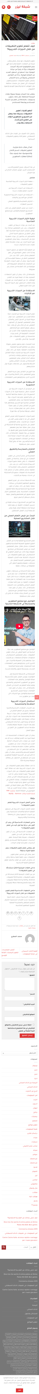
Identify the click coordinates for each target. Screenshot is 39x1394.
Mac (4, 1341)
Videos (8, 1351)
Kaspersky (18, 1341)
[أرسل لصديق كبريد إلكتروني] (15, 913)
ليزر (36, 1176)
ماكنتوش (34, 1184)
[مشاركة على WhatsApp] (31, 913)
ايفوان (35, 1108)
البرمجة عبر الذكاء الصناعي (28, 1083)
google (9, 1338)
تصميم (34, 1121)
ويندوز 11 (34, 1205)
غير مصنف (33, 1159)
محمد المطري (12, 55)
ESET (14, 1338)
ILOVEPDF (33, 1341)
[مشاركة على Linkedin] (8, 913)
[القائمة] (36, 7)
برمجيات (34, 1117)
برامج (35, 1112)
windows (19, 1355)
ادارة (35, 1079)
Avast (14, 1334)
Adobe (34, 1334)
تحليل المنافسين (31, 1372)
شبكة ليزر (22, 7)
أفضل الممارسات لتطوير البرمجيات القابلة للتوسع (10, 952)
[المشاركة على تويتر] (19, 913)
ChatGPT (8, 1334)
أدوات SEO (17, 1358)
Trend (19, 1351)
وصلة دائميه (31, 928)
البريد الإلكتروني (29, 1004)
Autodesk (21, 1334)
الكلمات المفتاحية (31, 1365)
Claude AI (33, 1338)
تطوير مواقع (32, 1125)
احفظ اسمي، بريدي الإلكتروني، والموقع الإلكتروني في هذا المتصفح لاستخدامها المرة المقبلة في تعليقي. (20, 1028)
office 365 (23, 1348)
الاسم (32, 994)
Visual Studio (32, 1355)
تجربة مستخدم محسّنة (17, 1365)
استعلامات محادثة (13, 1362)
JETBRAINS (26, 1341)
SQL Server (26, 1351)
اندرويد (35, 1104)
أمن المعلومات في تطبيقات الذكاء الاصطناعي (21, 1233)
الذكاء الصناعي (32, 1087)
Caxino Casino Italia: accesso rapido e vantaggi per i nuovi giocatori (19, 1239)
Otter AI (7, 1348)
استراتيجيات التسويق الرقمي (28, 1362)
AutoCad (28, 1334)
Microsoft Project (20, 1344)
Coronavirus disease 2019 (28, 1229)
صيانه (35, 1150)
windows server (31, 1358)
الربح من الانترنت (31, 1091)
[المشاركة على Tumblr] (19, 918)
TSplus (13, 1351)
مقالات (33, 43)
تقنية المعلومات (31, 1129)
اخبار (35, 1070)
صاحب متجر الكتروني (30, 1146)
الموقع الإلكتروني (29, 1014)
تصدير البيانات (21, 1372)
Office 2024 (15, 1348)
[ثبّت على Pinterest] (12, 913)
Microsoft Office (31, 1344)
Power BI (33, 1351)
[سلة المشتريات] (3, 7)
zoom (23, 1358)
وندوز (35, 1201)
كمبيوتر (34, 1171)
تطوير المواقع (32, 1322)
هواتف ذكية (33, 1197)
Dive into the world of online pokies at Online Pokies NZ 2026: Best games (20, 1223)
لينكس (34, 1180)
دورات (35, 1138)
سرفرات (34, 1142)
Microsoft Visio (8, 1344)
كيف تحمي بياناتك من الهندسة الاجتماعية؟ (22, 1218)
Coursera (26, 1338)
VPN (25, 1355)
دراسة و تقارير (32, 1133)
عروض (34, 1155)
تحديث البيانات (32, 1369)
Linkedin (10, 1341)
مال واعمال (33, 1188)
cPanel (34, 1066)
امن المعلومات (32, 1095)
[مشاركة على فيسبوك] (27, 913)
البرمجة (34, 1305)
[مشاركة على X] (23, 913)
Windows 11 (12, 1355)
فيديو (35, 1167)
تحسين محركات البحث (20, 1369)
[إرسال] (4, 1247)
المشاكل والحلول (31, 1314)
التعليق (32, 975)
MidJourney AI (32, 1348)
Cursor (20, 1338)
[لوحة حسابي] (9, 7)
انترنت (35, 1100)
